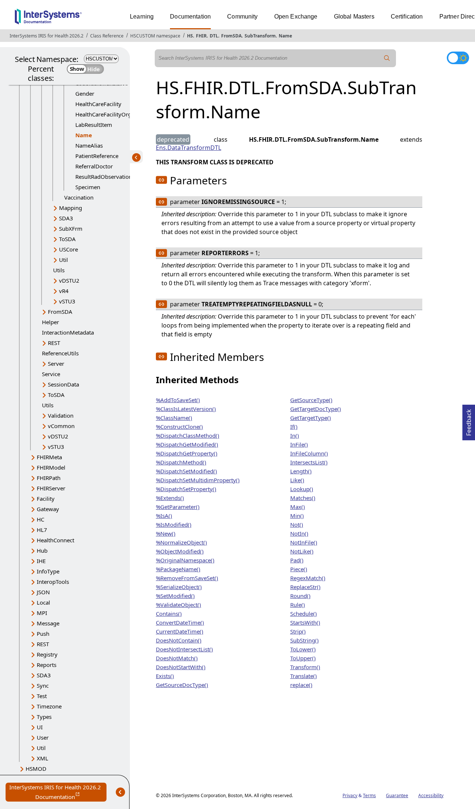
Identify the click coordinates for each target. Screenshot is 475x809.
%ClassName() (174, 417)
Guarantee (397, 795)
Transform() (305, 667)
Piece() (298, 569)
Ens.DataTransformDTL (188, 148)
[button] (161, 179)
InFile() (299, 444)
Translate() (303, 676)
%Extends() (170, 497)
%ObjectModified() (180, 551)
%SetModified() (175, 595)
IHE (41, 561)
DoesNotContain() (179, 640)
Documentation (190, 16)
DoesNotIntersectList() (184, 649)
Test (42, 696)
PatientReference (96, 156)
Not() (296, 524)
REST (54, 342)
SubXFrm (70, 228)
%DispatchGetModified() (187, 444)
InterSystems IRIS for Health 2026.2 (46, 36)
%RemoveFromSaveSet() (187, 578)
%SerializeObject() (179, 587)
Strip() (298, 631)
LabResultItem (93, 124)
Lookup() (301, 489)
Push (43, 633)
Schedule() (303, 613)
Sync (43, 685)
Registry (47, 654)
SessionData (63, 384)
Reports (46, 664)
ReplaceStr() (305, 587)
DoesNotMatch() (177, 658)
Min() (297, 515)
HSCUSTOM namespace (155, 36)
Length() (301, 471)
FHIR (201, 36)
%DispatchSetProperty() (186, 489)
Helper (50, 322)
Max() (297, 506)
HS (190, 36)
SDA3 (66, 218)
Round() (300, 595)
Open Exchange (296, 16)
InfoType (48, 571)
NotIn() (299, 533)
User (43, 737)
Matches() (302, 497)
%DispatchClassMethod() (187, 435)
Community (242, 16)
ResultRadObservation (103, 176)
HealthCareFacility (98, 104)
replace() (301, 684)
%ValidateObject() (178, 604)
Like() (297, 480)
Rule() (297, 604)
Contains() (169, 613)
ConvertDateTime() (180, 622)
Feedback (469, 420)
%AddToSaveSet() (178, 400)
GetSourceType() (311, 400)
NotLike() (302, 551)
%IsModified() (173, 524)
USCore (68, 249)
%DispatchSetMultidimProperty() (198, 480)
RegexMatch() (307, 578)
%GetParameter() (178, 506)
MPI (42, 612)
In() (294, 435)
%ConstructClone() (179, 426)
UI (40, 727)
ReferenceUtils (60, 353)
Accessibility (430, 795)
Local (43, 602)
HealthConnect (55, 540)
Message (48, 623)
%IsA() (164, 515)
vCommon (61, 426)
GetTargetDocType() (315, 408)
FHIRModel (51, 467)
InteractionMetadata (68, 332)
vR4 (64, 291)
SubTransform (260, 36)
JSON (43, 592)
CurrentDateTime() (179, 631)
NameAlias (89, 145)
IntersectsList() (309, 462)
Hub (42, 550)
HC (40, 519)
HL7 (42, 529)
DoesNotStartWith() (181, 667)
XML (42, 758)
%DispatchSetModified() (186, 471)
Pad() (297, 560)
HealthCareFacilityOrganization (115, 114)
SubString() (304, 640)
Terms (369, 795)
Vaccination (79, 197)
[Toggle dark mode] (458, 58)
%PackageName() (178, 569)
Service (51, 374)
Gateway (48, 509)
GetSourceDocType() (182, 684)
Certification (407, 16)
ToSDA (67, 239)
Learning (142, 16)
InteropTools (53, 581)
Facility (46, 498)
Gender (84, 93)
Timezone (49, 706)
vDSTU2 (69, 280)
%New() (166, 533)
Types (44, 716)
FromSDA (231, 36)
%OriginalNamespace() (185, 560)
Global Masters (354, 16)
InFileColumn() (309, 453)
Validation (60, 415)
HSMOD (36, 768)
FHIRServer (51, 488)
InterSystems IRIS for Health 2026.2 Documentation (58, 792)
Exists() (165, 676)
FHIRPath (48, 477)
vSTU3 (67, 301)
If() (294, 426)
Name (285, 36)
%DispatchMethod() (181, 462)
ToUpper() (303, 658)
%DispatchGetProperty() (186, 453)
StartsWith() (305, 622)
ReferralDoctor (94, 166)
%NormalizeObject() (181, 542)
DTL (214, 36)
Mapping (70, 207)
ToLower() (303, 649)
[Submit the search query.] (387, 58)
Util (63, 259)
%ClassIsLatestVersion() (186, 408)
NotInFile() (303, 542)
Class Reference (107, 36)
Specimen (87, 187)
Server (56, 363)
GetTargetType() (310, 417)
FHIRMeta (49, 457)
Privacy (350, 795)
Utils (59, 270)
